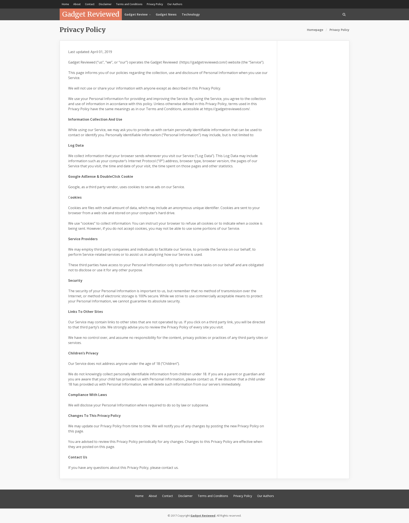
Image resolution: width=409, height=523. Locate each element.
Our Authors (174, 4)
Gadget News (166, 14)
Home (65, 4)
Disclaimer (105, 4)
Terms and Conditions (129, 4)
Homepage (315, 30)
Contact (90, 4)
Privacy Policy (155, 4)
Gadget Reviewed (90, 14)
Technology (191, 14)
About (77, 4)
